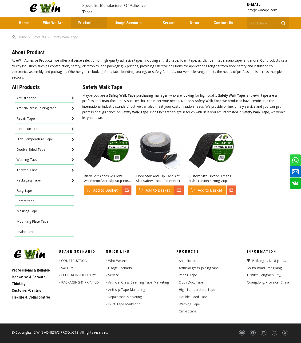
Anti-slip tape (188, 260)
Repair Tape (188, 275)
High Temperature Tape (197, 289)
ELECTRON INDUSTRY (78, 275)
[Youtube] (242, 333)
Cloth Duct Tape (191, 282)
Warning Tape (189, 304)
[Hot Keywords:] (283, 23)
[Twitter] (285, 333)
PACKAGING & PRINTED (80, 282)
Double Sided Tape (193, 297)
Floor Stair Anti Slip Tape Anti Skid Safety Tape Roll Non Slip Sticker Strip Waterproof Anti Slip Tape (159, 178)
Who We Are (117, 260)
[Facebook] (253, 333)
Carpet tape (188, 311)
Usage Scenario (120, 268)
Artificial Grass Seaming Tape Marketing (138, 282)
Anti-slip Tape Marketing (126, 289)
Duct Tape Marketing (124, 304)
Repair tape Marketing (125, 297)
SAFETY (67, 268)
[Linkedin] (263, 333)
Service (113, 275)
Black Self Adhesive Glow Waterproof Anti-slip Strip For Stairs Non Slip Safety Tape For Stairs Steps (106, 178)
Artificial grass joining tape (199, 268)
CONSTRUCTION (74, 260)
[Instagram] (274, 333)
